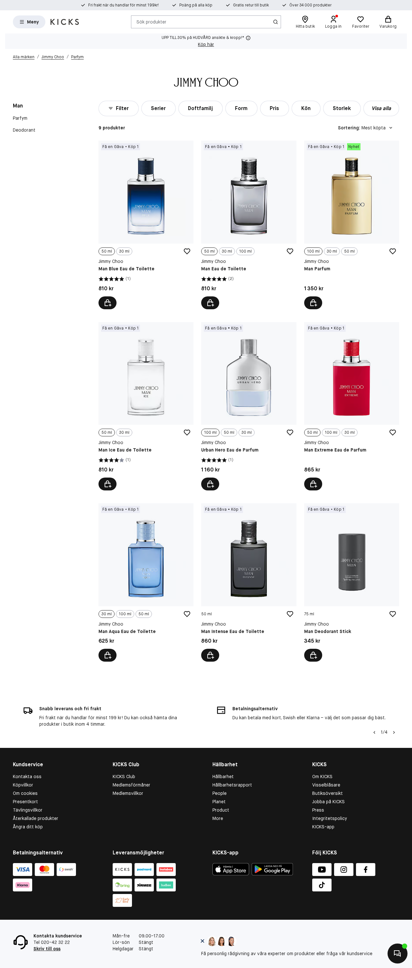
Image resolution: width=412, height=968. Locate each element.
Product (220, 810)
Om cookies (25, 793)
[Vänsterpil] (374, 732)
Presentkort (25, 802)
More (217, 818)
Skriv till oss (47, 949)
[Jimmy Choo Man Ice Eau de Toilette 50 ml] (145, 406)
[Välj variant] (107, 302)
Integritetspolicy (329, 818)
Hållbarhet (223, 776)
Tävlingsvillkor (27, 810)
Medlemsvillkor (128, 793)
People (219, 793)
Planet (219, 802)
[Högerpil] (394, 732)
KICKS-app (323, 827)
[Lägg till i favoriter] (187, 251)
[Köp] (210, 655)
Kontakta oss (27, 776)
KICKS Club (124, 776)
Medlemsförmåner (131, 785)
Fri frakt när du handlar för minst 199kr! (123, 5)
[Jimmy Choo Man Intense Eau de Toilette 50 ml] (248, 582)
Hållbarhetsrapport (232, 785)
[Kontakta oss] (397, 953)
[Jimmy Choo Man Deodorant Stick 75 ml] (351, 582)
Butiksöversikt (327, 793)
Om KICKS (322, 776)
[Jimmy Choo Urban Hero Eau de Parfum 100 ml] (248, 406)
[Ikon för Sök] (275, 22)
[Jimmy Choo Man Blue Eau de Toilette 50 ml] (145, 225)
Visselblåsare (326, 785)
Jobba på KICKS (328, 802)
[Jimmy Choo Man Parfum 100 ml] (351, 225)
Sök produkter (151, 21)
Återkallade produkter (35, 818)
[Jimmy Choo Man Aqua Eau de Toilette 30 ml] (145, 582)
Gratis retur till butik (251, 5)
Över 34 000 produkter (310, 5)
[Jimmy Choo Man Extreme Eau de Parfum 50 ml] (351, 406)
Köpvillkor (23, 785)
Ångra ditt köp (28, 827)
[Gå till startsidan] (65, 21)
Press (318, 810)
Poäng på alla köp (195, 5)
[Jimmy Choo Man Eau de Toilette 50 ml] (248, 225)
